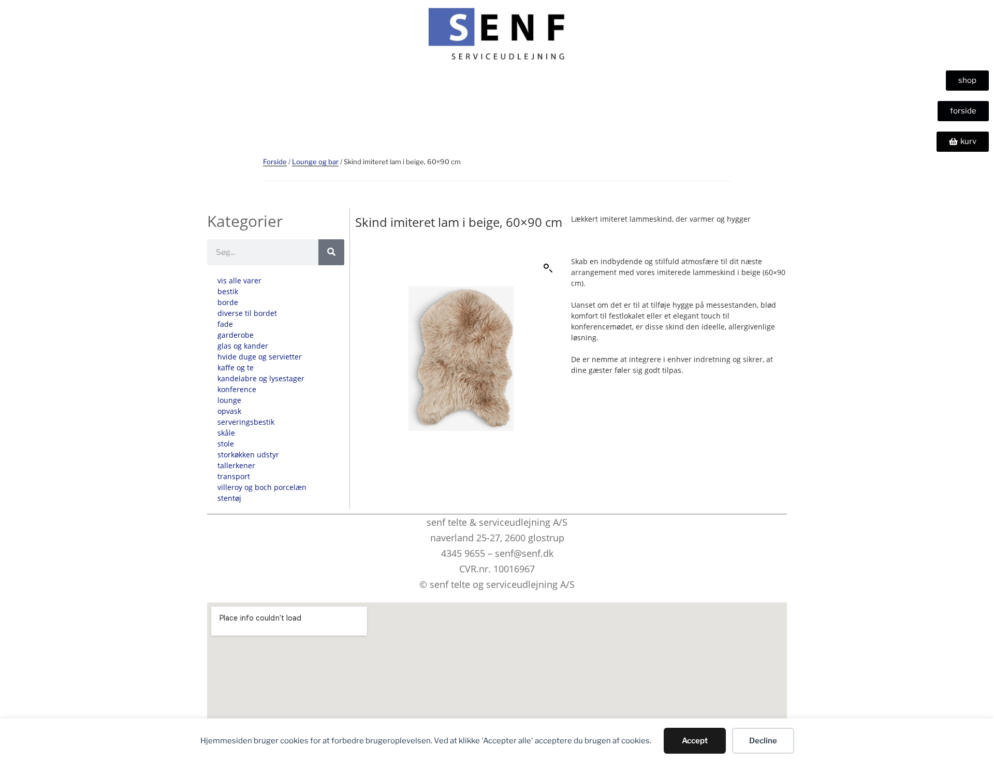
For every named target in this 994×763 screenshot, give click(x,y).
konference (236, 389)
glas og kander (242, 346)
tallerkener (236, 465)
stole (225, 444)
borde (227, 302)
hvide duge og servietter (259, 357)
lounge (229, 400)
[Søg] (331, 252)
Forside (275, 161)
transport (233, 476)
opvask (229, 411)
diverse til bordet (247, 313)
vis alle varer (239, 280)
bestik (227, 291)
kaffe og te (235, 367)
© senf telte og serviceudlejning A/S (497, 584)
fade (225, 324)
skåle (226, 433)
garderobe (235, 335)
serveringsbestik (245, 422)
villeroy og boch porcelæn (261, 487)
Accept (695, 740)
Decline (763, 740)
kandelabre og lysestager (260, 378)
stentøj (229, 498)
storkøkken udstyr (248, 454)
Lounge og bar (315, 161)
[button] (548, 268)
